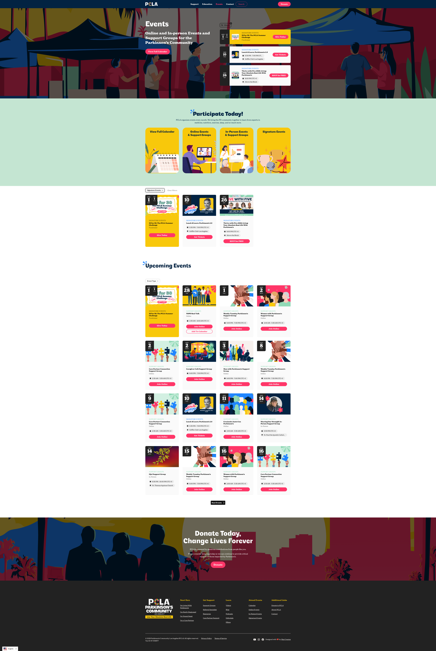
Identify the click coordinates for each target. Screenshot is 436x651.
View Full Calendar (157, 51)
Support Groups (209, 605)
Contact (230, 4)
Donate (284, 4)
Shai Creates (286, 639)
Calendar (252, 605)
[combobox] (10, 649)
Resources (207, 614)
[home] (160, 4)
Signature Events (255, 618)
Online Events (254, 610)
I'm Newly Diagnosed (188, 612)
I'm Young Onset (186, 616)
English (10, 649)
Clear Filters (172, 190)
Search (241, 4)
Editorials (229, 618)
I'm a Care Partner (187, 620)
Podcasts (229, 614)
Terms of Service (220, 638)
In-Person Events (255, 614)
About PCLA (276, 610)
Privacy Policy (206, 638)
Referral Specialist (210, 610)
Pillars (228, 622)
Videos (228, 605)
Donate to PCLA (277, 605)
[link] (280, 37)
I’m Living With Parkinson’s (186, 606)
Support (195, 4)
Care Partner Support (211, 618)
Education (207, 4)
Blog (227, 610)
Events (219, 4)
